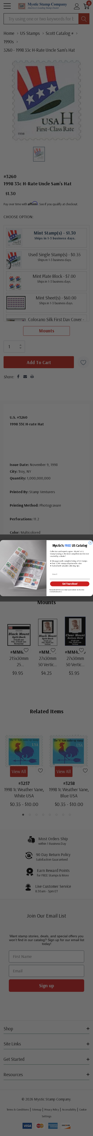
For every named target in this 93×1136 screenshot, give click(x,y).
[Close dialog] (90, 542)
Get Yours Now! (70, 583)
